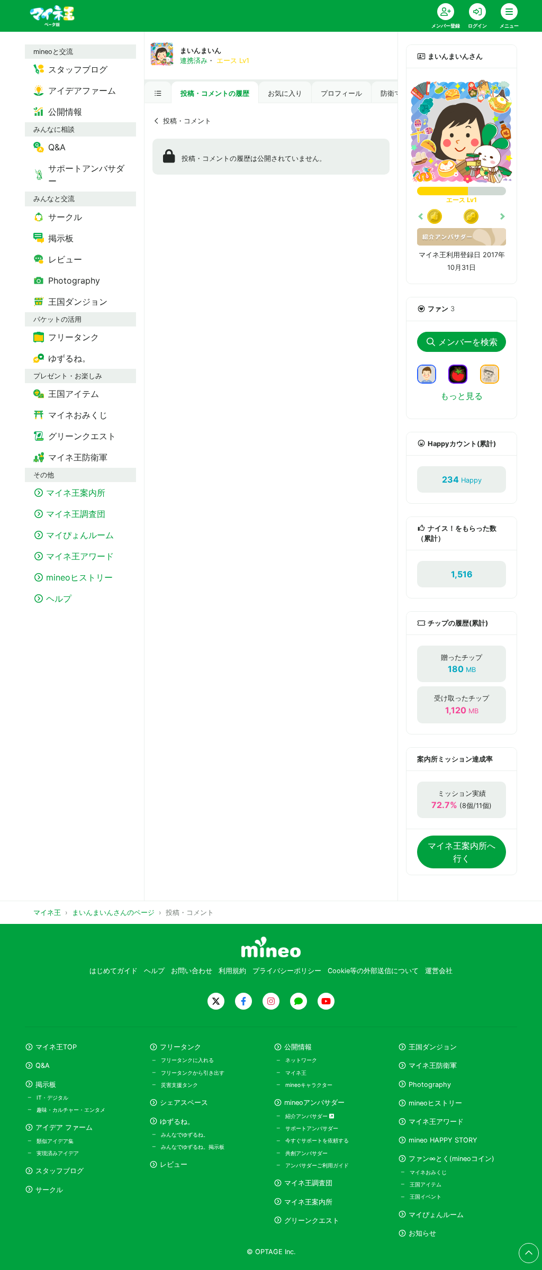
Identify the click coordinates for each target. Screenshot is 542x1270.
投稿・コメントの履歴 (214, 93)
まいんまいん (200, 51)
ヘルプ (154, 971)
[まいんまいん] (461, 131)
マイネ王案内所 (308, 1202)
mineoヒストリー (435, 1103)
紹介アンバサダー (307, 1116)
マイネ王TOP (56, 1047)
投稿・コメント (187, 121)
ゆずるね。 (177, 1122)
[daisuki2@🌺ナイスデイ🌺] (494, 373)
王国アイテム (425, 1184)
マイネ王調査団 (308, 1183)
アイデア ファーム (64, 1127)
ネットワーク (301, 1060)
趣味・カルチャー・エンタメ (71, 1109)
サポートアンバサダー (311, 1128)
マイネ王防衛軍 (433, 1065)
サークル (49, 1190)
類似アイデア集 (55, 1141)
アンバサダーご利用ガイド (317, 1165)
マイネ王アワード (436, 1122)
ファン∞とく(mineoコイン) (451, 1159)
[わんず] (431, 373)
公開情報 (298, 1047)
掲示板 (45, 1084)
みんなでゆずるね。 (185, 1134)
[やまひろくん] (462, 373)
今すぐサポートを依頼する (317, 1140)
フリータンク (180, 1047)
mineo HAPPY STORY (443, 1140)
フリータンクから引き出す (192, 1072)
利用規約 (232, 971)
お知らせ (422, 1233)
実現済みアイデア (58, 1153)
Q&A (42, 1065)
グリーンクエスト (311, 1220)
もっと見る (461, 396)
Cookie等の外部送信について (373, 971)
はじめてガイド (113, 971)
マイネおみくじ (428, 1172)
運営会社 (439, 971)
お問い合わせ (191, 971)
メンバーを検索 (468, 342)
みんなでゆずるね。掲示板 (192, 1147)
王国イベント (425, 1196)
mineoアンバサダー (314, 1102)
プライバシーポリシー (286, 971)
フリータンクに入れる (187, 1060)
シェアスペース (184, 1102)
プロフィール (341, 93)
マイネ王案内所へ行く (461, 852)
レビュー (173, 1164)
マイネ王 (295, 1072)
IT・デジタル (52, 1097)
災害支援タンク (179, 1085)
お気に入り (285, 93)
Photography (430, 1084)
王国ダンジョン (433, 1047)
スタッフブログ (59, 1171)
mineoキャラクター (308, 1085)
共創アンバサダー (306, 1153)
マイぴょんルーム (436, 1215)
